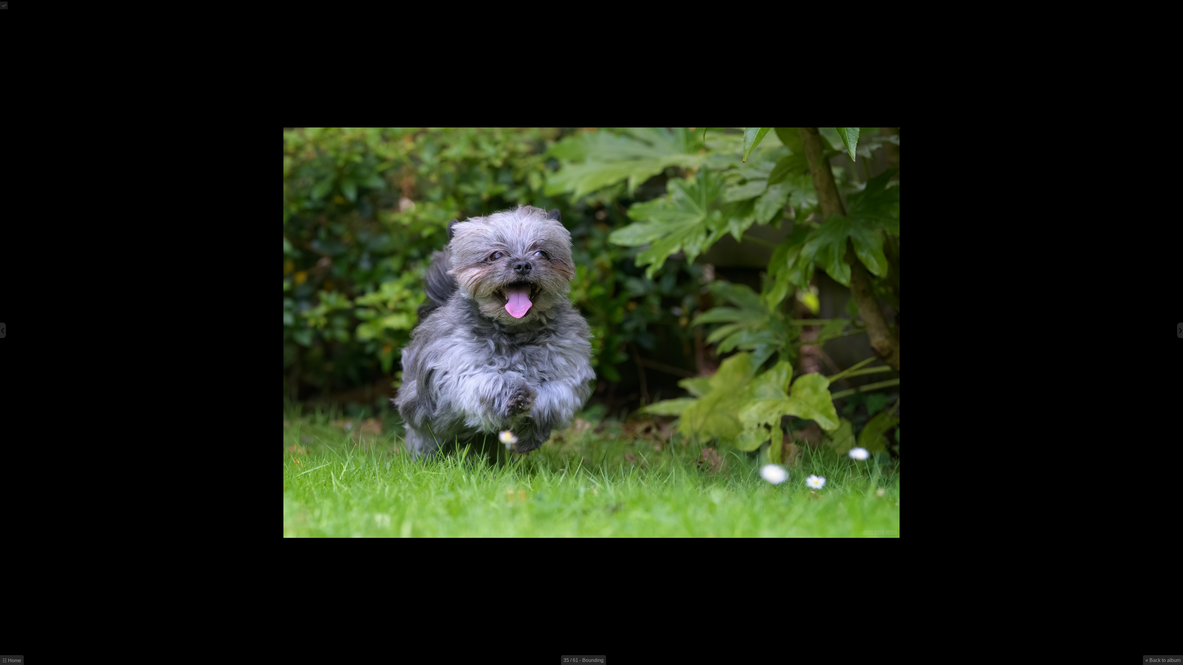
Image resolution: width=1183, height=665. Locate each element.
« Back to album (1163, 660)
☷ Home (11, 660)
